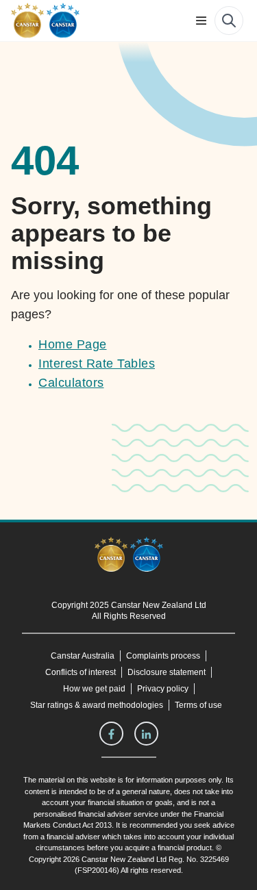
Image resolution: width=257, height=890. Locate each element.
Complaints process (163, 656)
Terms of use (199, 705)
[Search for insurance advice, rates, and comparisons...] (229, 20)
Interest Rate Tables (96, 363)
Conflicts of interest (79, 672)
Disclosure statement (169, 672)
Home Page (72, 344)
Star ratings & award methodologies (96, 705)
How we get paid (94, 689)
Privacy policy (163, 689)
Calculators (71, 382)
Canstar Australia (82, 656)
